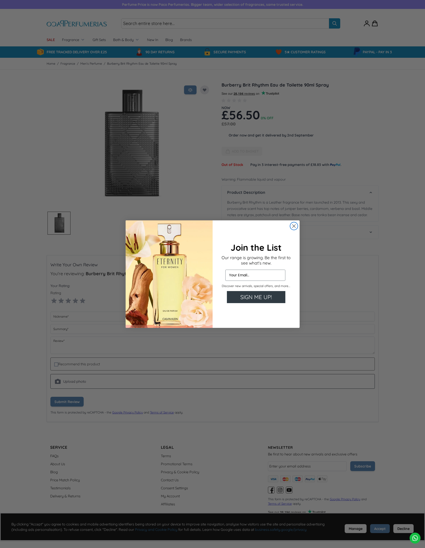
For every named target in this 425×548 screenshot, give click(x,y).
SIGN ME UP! (256, 297)
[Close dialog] (294, 226)
